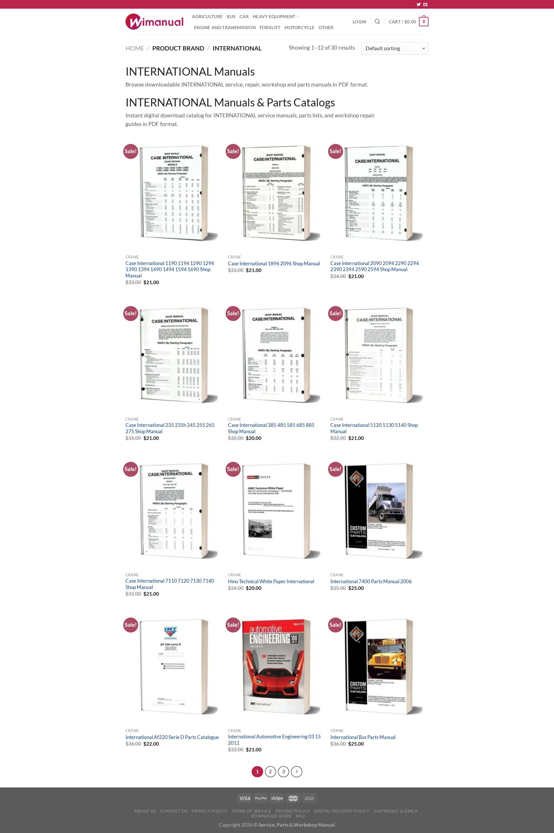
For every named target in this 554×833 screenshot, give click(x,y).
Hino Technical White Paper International (271, 581)
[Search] (377, 21)
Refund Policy (293, 810)
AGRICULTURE (207, 16)
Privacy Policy (209, 810)
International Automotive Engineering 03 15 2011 (274, 740)
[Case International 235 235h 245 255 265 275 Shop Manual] (174, 355)
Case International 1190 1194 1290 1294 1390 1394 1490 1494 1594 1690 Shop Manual (170, 269)
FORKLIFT (270, 27)
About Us (145, 810)
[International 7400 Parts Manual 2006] (378, 511)
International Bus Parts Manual (363, 737)
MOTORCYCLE (300, 27)
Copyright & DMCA (396, 810)
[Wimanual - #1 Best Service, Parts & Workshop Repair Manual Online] (154, 22)
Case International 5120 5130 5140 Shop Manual (374, 428)
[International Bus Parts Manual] (378, 667)
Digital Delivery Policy (341, 810)
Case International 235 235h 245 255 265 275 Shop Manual (170, 428)
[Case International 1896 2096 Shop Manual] (276, 193)
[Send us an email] (425, 4)
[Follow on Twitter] (419, 4)
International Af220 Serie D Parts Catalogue (172, 737)
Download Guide (271, 815)
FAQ (300, 815)
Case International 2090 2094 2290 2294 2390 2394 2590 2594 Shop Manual (374, 266)
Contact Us (173, 810)
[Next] (296, 771)
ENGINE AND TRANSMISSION (225, 27)
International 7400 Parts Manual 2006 (371, 581)
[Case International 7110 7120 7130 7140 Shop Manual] (174, 511)
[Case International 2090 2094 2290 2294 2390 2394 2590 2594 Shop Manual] (378, 193)
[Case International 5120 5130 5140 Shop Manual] (378, 355)
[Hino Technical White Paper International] (276, 511)
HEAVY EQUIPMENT (274, 16)
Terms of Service (251, 810)
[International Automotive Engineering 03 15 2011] (276, 667)
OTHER (326, 27)
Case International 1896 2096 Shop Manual (274, 264)
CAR (244, 16)
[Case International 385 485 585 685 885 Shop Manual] (276, 355)
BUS (231, 16)
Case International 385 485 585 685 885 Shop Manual (271, 428)
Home (135, 48)
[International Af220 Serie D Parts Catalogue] (174, 667)
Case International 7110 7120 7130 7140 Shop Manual (170, 584)
